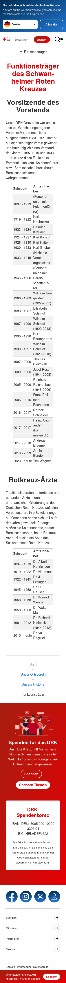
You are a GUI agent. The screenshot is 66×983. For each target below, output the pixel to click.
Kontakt (10, 967)
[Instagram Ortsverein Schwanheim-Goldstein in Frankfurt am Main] (26, 896)
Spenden (41, 39)
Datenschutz (40, 967)
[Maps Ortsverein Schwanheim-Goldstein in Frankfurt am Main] (54, 896)
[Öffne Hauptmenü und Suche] (58, 39)
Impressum (24, 967)
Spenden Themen (33, 784)
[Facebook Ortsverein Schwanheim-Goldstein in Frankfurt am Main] (12, 896)
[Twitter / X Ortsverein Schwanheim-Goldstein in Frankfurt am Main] (40, 896)
